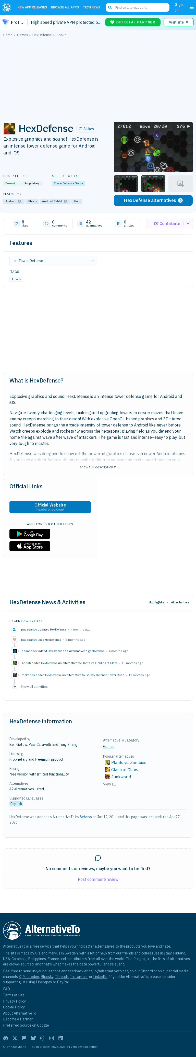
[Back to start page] (8, 7)
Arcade (16, 279)
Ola (38, 953)
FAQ (6, 988)
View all (109, 784)
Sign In (179, 7)
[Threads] (42, 1038)
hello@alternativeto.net (108, 971)
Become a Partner (18, 1019)
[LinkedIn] (60, 1038)
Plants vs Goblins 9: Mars (99, 663)
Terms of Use (13, 995)
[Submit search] (110, 7)
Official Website (50, 507)
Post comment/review (98, 879)
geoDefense (96, 651)
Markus (54, 953)
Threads (62, 976)
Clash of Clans (124, 769)
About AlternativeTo (19, 1013)
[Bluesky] (33, 1038)
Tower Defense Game (68, 183)
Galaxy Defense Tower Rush (104, 675)
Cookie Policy (14, 1007)
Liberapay (44, 982)
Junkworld (121, 776)
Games (108, 746)
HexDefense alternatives (150, 200)
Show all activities (34, 686)
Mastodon (30, 976)
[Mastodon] (24, 1038)
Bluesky (47, 976)
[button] (86, 129)
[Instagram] (51, 1038)
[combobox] (137, 7)
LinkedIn (100, 976)
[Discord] (5, 1038)
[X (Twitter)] (14, 1038)
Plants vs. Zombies (128, 762)
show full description (98, 467)
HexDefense (58, 629)
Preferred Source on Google (26, 1025)
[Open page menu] (191, 7)
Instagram (79, 976)
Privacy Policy (14, 1001)
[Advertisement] (98, 78)
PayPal (63, 982)
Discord (147, 971)
